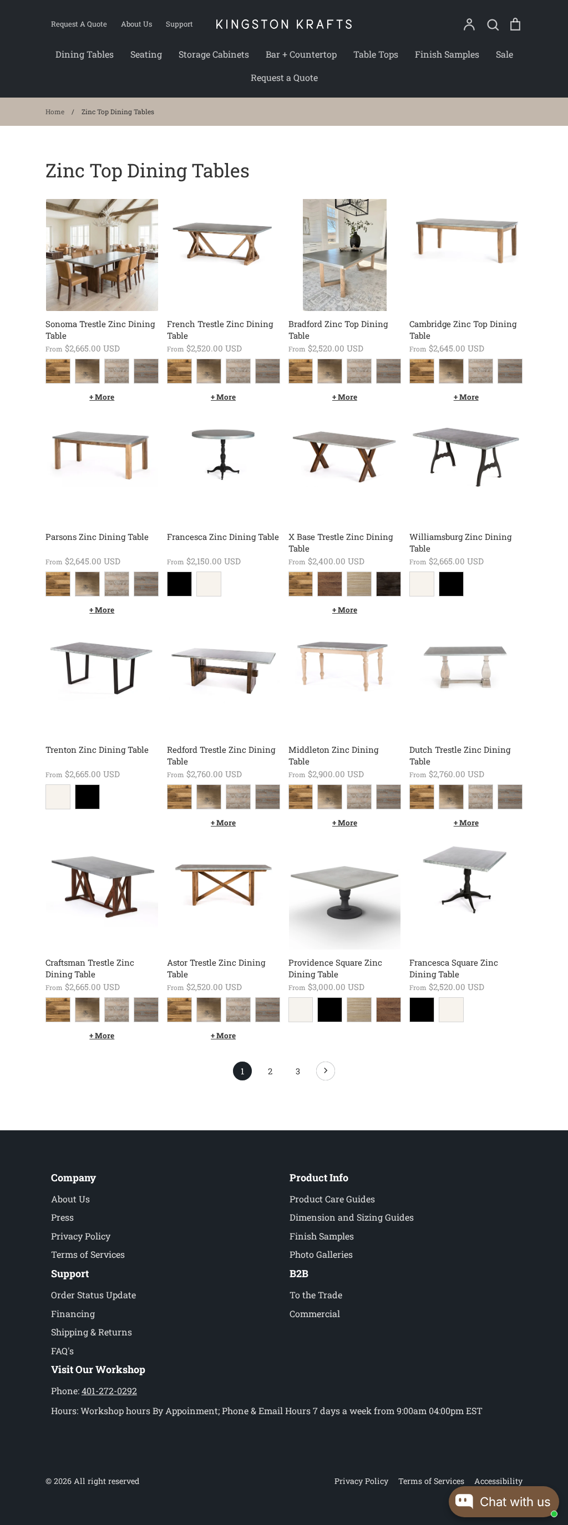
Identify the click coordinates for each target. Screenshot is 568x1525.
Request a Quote (284, 77)
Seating (146, 54)
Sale (504, 54)
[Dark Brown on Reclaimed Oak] (388, 584)
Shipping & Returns (91, 1332)
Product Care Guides (332, 1199)
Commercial (315, 1313)
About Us (70, 1199)
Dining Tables (84, 54)
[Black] (179, 584)
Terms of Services (88, 1254)
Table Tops (375, 54)
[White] (208, 584)
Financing (73, 1313)
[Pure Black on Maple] (329, 1009)
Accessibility (498, 1481)
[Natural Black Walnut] (329, 584)
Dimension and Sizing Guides (352, 1217)
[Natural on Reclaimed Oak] (57, 371)
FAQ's (62, 1350)
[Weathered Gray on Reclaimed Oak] (146, 371)
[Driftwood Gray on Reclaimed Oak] (116, 371)
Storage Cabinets (214, 54)
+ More (101, 397)
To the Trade (316, 1294)
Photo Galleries (321, 1254)
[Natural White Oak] (359, 584)
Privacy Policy (80, 1236)
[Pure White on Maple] (300, 1009)
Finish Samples (447, 54)
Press (62, 1217)
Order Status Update (93, 1294)
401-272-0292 (109, 1390)
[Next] (325, 1073)
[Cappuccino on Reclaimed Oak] (87, 371)
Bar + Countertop (301, 54)
